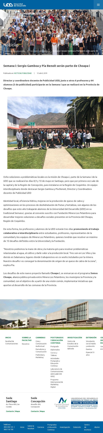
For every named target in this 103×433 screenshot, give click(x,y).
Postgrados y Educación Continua (57, 340)
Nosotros (25, 344)
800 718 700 (8, 429)
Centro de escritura (87, 427)
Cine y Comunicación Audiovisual (41, 343)
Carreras (40, 338)
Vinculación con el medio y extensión (91, 343)
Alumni (97, 427)
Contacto (10, 411)
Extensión (91, 338)
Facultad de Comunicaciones (23, 14)
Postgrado (55, 346)
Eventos (89, 349)
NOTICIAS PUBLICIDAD (39, 51)
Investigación (74, 338)
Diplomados (55, 350)
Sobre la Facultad (27, 339)
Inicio (8, 338)
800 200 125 (8, 427)
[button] (98, 4)
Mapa (17, 411)
